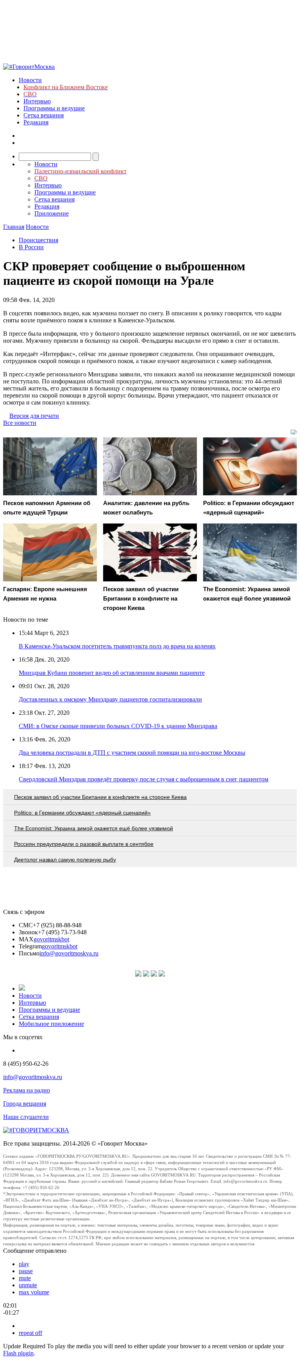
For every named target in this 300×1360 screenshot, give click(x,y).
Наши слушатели (26, 1117)
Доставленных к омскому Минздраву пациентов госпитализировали (110, 699)
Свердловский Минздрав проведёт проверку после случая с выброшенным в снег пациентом (143, 779)
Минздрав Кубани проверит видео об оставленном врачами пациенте (112, 672)
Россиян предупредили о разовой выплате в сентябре (84, 844)
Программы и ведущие (54, 108)
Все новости (19, 422)
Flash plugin (18, 1353)
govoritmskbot (51, 939)
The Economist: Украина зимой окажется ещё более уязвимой (93, 828)
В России (31, 247)
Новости (30, 80)
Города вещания (24, 1103)
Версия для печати (34, 415)
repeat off (30, 1332)
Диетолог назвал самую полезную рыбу (65, 859)
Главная (13, 226)
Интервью (37, 101)
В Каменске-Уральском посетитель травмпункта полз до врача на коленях (117, 646)
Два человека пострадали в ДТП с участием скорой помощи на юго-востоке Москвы (132, 752)
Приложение (51, 213)
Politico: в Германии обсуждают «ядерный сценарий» (82, 813)
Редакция (35, 122)
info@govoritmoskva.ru (68, 953)
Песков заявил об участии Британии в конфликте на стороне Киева (100, 797)
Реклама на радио (26, 1090)
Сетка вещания (43, 115)
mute (25, 1278)
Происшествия (38, 240)
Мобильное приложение (51, 1023)
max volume (34, 1292)
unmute (28, 1285)
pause (26, 1271)
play (24, 1264)
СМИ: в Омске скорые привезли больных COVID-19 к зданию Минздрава (118, 726)
